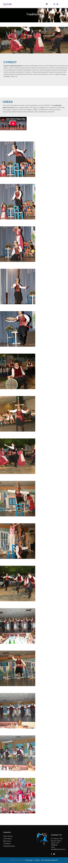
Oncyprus (37, 860)
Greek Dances (7, 836)
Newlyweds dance (9, 846)
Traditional (7, 844)
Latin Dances (7, 839)
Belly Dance (7, 841)
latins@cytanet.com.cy (58, 849)
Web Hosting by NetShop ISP (49, 860)
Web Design (29, 860)
